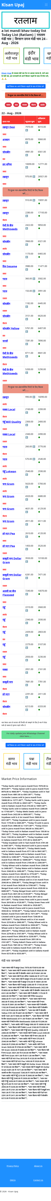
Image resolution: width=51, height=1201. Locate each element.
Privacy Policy (13, 1166)
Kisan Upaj (6, 73)
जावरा (4, 134)
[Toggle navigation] (46, 4)
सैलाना (5, 220)
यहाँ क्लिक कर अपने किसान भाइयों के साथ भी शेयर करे (25, 86)
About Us (38, 1166)
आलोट (5, 248)
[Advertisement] (25, 1132)
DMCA (13, 1180)
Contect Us (38, 1180)
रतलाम (5, 207)
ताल (4, 159)
